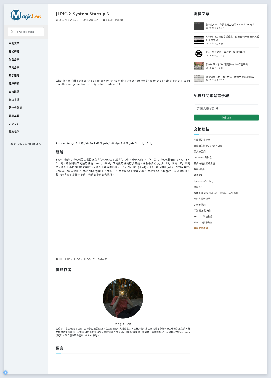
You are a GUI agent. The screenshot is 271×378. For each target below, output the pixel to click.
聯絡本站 (14, 99)
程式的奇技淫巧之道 (204, 163)
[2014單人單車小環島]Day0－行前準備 (227, 64)
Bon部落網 (200, 204)
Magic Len (92, 19)
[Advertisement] (123, 50)
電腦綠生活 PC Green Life (208, 145)
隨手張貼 (14, 75)
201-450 (102, 259)
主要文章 (14, 43)
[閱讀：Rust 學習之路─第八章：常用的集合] (199, 53)
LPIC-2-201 (89, 259)
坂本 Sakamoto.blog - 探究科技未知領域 (216, 192)
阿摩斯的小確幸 (202, 139)
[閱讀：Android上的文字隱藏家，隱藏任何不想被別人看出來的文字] (199, 39)
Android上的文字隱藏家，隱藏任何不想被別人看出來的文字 (232, 38)
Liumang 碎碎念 (203, 157)
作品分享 (14, 59)
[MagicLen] (25, 15)
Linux (109, 19)
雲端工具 (14, 115)
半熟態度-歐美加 (202, 210)
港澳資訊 (198, 175)
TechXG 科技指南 (203, 216)
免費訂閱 (226, 117)
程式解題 (14, 51)
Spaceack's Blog (203, 180)
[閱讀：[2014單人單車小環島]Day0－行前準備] (199, 65)
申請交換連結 (201, 228)
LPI (61, 259)
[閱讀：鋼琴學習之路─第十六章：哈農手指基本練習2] (199, 78)
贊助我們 (14, 131)
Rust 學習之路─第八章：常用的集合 (225, 52)
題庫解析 (14, 83)
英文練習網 (200, 151)
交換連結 (14, 91)
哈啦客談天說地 (202, 198)
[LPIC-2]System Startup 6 (82, 13)
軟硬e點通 (199, 169)
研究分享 (14, 67)
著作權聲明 (15, 107)
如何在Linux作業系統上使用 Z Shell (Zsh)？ (230, 24)
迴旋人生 (198, 186)
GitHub (13, 123)
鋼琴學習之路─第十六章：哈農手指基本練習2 (230, 76)
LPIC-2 (76, 259)
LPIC (67, 259)
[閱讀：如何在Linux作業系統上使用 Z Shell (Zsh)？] (199, 25)
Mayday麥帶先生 (203, 222)
